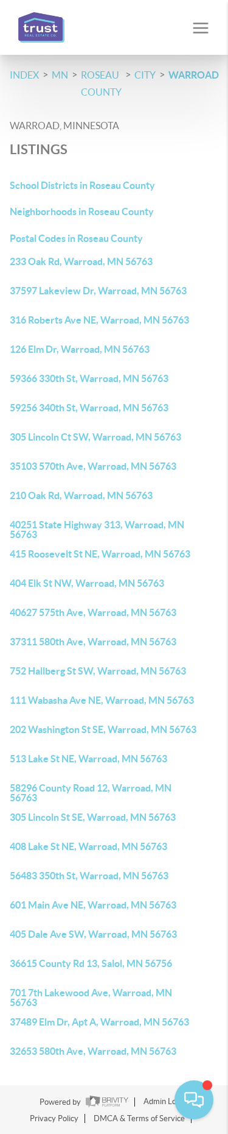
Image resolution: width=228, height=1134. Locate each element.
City (145, 74)
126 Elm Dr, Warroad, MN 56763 (80, 349)
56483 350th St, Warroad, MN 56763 (89, 876)
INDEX (24, 74)
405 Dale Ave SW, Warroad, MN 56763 (93, 934)
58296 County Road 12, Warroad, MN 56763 (90, 793)
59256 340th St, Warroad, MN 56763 (89, 408)
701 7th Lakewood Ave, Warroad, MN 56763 (91, 997)
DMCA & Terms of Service (139, 1118)
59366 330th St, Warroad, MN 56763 (89, 378)
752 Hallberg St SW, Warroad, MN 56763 (98, 671)
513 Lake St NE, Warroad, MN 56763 (88, 759)
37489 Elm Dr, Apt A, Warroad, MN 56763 (99, 1022)
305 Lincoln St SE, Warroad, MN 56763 (93, 817)
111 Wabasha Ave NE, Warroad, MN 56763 (102, 700)
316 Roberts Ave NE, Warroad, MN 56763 (99, 320)
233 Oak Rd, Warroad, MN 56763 (81, 261)
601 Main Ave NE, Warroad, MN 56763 (93, 905)
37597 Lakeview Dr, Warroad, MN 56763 (98, 291)
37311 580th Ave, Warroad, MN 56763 (93, 642)
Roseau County (101, 83)
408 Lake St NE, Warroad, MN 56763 (88, 846)
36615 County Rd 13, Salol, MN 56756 (91, 963)
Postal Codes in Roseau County (76, 238)
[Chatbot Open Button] (193, 1099)
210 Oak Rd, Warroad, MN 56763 (81, 495)
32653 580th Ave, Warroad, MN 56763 (93, 1051)
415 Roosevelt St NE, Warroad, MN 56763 (100, 554)
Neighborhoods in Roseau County (82, 211)
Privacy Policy (54, 1118)
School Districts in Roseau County (82, 185)
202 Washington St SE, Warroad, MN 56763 (103, 729)
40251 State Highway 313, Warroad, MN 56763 (97, 529)
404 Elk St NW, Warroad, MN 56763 (87, 583)
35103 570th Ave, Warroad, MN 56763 (93, 466)
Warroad (193, 74)
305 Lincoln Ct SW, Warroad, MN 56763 (95, 437)
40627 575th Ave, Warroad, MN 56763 (93, 612)
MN (60, 74)
